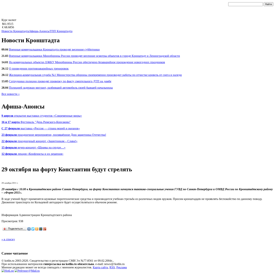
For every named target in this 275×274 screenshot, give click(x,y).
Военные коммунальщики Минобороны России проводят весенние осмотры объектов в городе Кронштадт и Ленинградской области (94, 55)
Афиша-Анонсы (39, 31)
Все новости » (10, 94)
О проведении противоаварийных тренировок (39, 68)
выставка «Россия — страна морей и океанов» (40, 128)
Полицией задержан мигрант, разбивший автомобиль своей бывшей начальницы (61, 87)
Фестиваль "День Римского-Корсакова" (36, 122)
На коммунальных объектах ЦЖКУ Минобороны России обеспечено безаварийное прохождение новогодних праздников (87, 62)
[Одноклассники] (37, 228)
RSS (112, 267)
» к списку (8, 239)
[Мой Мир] (41, 228)
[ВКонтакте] (29, 228)
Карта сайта (100, 267)
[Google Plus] (45, 228)
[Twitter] (33, 228)
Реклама (121, 267)
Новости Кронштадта (15, 31)
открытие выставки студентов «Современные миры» (41, 115)
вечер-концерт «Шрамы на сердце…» (33, 147)
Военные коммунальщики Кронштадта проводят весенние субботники (54, 49)
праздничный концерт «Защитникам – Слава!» (39, 141)
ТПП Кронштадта (61, 31)
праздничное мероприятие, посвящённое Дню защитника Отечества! (53, 134)
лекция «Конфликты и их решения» (32, 153)
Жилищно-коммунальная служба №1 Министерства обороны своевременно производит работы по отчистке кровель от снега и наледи (95, 74)
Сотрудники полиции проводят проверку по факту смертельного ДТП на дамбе (60, 81)
